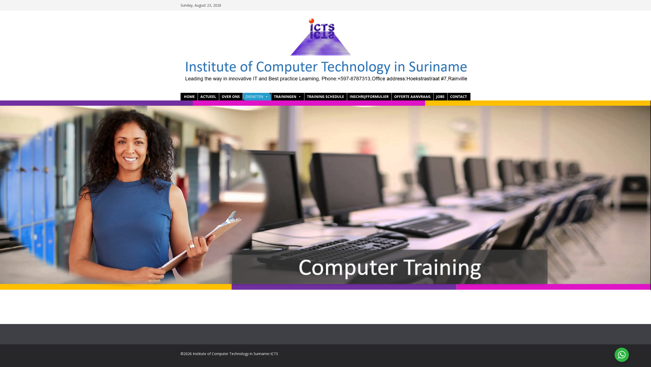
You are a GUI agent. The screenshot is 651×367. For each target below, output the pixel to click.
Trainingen (285, 96)
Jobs (440, 96)
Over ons (231, 96)
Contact (458, 96)
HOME (189, 96)
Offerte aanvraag (412, 96)
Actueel (208, 96)
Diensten (254, 96)
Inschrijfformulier (369, 96)
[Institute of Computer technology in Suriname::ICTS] (325, 104)
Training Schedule (325, 96)
